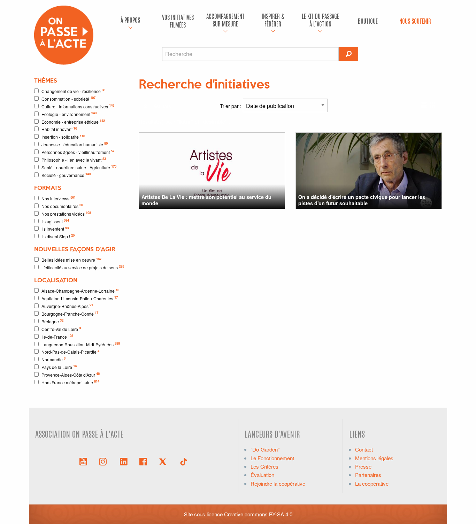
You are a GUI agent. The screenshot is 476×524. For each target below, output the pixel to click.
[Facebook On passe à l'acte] (143, 461)
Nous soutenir (415, 20)
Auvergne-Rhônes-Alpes (67, 305)
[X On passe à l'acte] (164, 461)
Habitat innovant (59, 129)
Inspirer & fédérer (273, 19)
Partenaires (368, 474)
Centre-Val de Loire (61, 328)
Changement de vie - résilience (73, 90)
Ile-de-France (57, 336)
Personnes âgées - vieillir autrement (77, 151)
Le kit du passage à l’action (320, 19)
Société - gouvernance (66, 174)
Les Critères (264, 466)
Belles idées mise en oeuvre (71, 259)
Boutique (368, 20)
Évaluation (262, 474)
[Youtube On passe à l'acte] (83, 461)
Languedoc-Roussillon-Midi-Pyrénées (80, 344)
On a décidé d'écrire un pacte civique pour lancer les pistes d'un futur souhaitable (361, 199)
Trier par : (231, 105)
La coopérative (372, 483)
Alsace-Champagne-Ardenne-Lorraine (80, 290)
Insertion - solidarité (63, 136)
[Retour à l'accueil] (63, 34)
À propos (130, 19)
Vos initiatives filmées (178, 20)
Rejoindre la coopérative (278, 483)
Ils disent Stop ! (58, 236)
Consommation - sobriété (68, 98)
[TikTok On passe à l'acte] (184, 461)
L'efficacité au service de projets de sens (82, 267)
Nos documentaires (62, 205)
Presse (363, 466)
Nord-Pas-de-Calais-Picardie (70, 351)
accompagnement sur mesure (225, 19)
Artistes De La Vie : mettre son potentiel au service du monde (206, 199)
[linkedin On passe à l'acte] (124, 461)
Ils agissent (55, 221)
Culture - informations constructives (77, 106)
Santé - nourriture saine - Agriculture (78, 167)
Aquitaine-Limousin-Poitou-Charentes (79, 298)
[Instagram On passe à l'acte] (104, 461)
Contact (364, 449)
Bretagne (52, 321)
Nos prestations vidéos (66, 213)
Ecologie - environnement (69, 113)
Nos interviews (58, 198)
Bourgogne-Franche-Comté (69, 313)
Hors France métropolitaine (70, 382)
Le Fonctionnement (272, 458)
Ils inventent (55, 228)
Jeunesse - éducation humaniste (74, 144)
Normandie (53, 359)
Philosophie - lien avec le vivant (73, 159)
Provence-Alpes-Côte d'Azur (70, 374)
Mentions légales (374, 458)
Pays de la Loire (59, 366)
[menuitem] (130, 20)
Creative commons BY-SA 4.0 (258, 514)
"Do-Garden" (265, 449)
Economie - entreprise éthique (73, 121)
